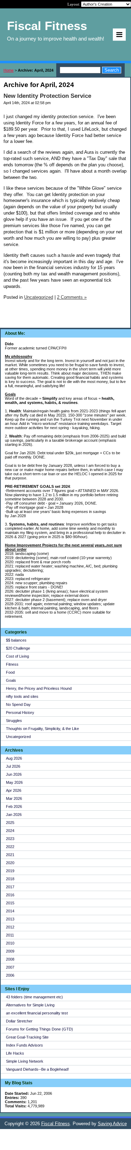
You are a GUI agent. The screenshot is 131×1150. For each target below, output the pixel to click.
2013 (10, 919)
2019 (10, 871)
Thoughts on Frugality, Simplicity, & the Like (42, 728)
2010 (10, 943)
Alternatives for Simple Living (30, 1005)
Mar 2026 (14, 798)
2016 (10, 895)
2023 (10, 839)
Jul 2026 (13, 766)
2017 (10, 887)
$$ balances (16, 640)
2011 (10, 935)
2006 (10, 975)
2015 (10, 903)
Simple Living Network (24, 1061)
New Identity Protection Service (47, 96)
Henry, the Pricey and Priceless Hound (39, 688)
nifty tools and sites (22, 696)
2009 (10, 951)
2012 (10, 927)
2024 (10, 831)
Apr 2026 (13, 790)
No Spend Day (18, 704)
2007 (10, 967)
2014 (10, 911)
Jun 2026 (14, 774)
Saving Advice (112, 1123)
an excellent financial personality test (37, 1013)
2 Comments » (72, 297)
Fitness (12, 664)
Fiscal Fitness (55, 1123)
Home (8, 70)
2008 (10, 959)
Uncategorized (18, 737)
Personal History (20, 712)
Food (10, 672)
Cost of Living (17, 656)
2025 (10, 822)
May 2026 (14, 782)
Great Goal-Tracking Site (27, 1037)
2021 (10, 855)
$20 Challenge (18, 648)
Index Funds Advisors (24, 1045)
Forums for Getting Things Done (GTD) (39, 1029)
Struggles (14, 720)
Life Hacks (15, 1053)
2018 (10, 879)
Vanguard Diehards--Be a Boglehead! (37, 1069)
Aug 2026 (14, 758)
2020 (10, 863)
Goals (11, 680)
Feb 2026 (14, 806)
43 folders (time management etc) (34, 997)
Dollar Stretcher (19, 1021)
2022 (10, 847)
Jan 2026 (14, 814)
